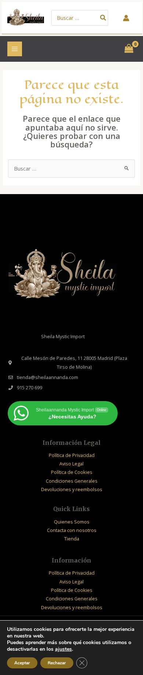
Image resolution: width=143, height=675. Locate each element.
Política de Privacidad (72, 455)
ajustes (63, 649)
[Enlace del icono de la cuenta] (126, 18)
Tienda (71, 538)
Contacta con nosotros (71, 530)
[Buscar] (103, 17)
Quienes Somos (71, 521)
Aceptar (22, 663)
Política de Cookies (71, 472)
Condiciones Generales (72, 481)
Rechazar (57, 663)
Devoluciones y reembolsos (71, 489)
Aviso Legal (71, 463)
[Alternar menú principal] (14, 49)
